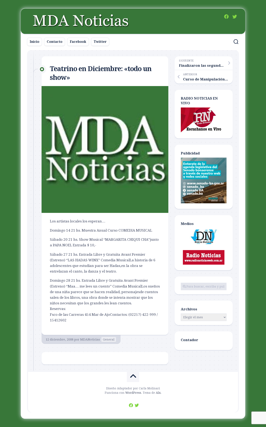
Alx (158, 392)
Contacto (54, 42)
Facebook (78, 42)
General (109, 339)
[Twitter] (234, 16)
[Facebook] (226, 16)
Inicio (34, 42)
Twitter (100, 42)
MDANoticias (90, 339)
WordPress (133, 392)
